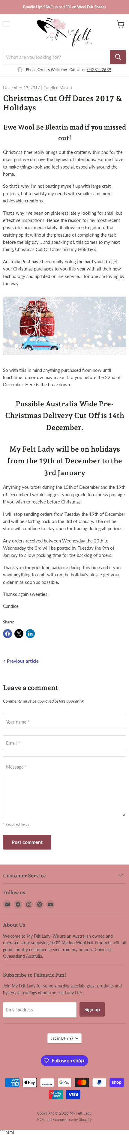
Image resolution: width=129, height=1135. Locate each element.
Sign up (92, 1009)
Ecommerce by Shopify (72, 1119)
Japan (62, 1038)
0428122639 (99, 69)
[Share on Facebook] (7, 633)
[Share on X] (18, 633)
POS (41, 1119)
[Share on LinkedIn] (30, 633)
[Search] (118, 57)
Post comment (27, 842)
